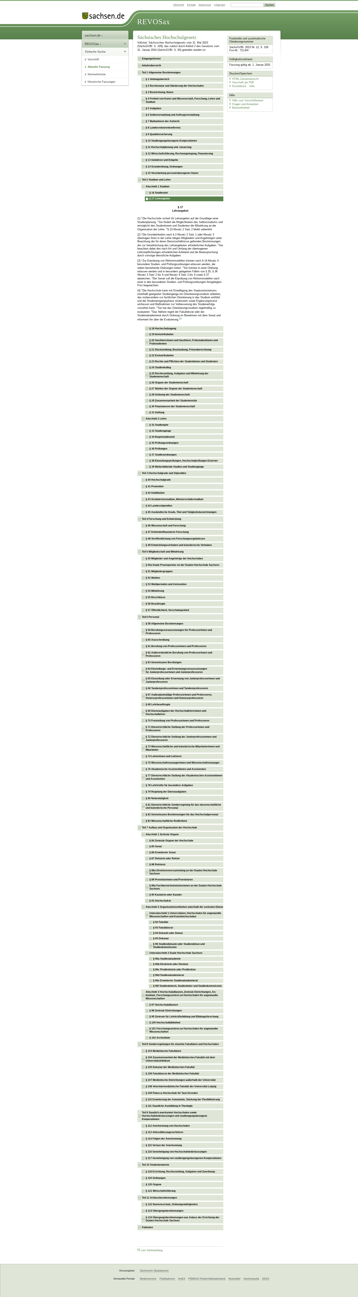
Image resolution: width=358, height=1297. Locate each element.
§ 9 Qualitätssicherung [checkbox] (159, 134)
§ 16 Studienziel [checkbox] (158, 192)
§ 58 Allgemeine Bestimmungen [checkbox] (164, 623)
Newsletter (235, 1278)
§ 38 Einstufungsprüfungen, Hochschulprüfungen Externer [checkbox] (183, 460)
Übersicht (178, 5)
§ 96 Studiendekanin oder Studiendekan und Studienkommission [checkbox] (179, 946)
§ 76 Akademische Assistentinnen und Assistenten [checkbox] (176, 769)
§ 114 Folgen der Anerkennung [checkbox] (163, 1138)
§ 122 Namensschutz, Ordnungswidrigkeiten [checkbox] (172, 1204)
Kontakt (191, 5)
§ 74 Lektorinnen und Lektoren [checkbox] (163, 756)
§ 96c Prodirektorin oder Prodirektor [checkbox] (174, 969)
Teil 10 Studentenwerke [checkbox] (155, 1164)
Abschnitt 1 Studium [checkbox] (157, 186)
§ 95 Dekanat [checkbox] (161, 938)
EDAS (265, 1278)
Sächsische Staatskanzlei (154, 1270)
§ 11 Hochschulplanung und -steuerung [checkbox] (168, 147)
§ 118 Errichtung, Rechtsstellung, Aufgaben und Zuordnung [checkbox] (180, 1171)
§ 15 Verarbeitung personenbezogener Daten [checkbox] (172, 173)
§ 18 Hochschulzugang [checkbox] (162, 328)
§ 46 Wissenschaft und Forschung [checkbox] (166, 525)
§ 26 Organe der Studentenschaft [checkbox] (168, 382)
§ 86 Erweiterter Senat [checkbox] (162, 852)
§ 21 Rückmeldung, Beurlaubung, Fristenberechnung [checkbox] (180, 349)
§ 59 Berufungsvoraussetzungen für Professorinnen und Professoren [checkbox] (179, 632)
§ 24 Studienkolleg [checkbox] (160, 367)
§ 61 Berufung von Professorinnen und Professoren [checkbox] (176, 646)
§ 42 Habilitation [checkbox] (155, 492)
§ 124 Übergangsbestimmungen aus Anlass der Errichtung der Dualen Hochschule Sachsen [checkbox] (182, 1219)
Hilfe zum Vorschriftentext (247, 100)
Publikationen (167, 1278)
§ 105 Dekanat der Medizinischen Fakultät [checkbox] (170, 1067)
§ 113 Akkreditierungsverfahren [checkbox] (164, 1132)
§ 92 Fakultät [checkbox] (160, 922)
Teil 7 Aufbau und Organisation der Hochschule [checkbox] (169, 827)
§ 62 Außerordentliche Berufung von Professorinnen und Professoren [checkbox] (179, 654)
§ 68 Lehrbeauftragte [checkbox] (158, 704)
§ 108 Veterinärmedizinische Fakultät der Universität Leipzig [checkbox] (181, 1086)
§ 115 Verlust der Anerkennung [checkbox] (164, 1145)
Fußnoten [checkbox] (147, 1227)
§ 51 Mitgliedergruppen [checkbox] (159, 571)
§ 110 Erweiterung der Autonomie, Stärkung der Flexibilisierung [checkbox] (183, 1099)
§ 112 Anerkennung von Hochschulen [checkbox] (168, 1125)
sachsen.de (93, 35)
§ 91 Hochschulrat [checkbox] (160, 900)
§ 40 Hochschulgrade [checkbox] (158, 479)
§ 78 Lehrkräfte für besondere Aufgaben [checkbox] (169, 785)
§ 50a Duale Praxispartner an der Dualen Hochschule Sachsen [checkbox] (182, 565)
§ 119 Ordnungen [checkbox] (156, 1178)
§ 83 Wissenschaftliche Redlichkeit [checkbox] (166, 820)
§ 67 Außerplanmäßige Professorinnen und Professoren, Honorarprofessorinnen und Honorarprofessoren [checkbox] (179, 696)
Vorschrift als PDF (243, 82)
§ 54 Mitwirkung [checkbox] (155, 590)
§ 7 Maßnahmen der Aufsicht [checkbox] (162, 121)
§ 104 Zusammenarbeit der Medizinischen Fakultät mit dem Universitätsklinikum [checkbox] (180, 1059)
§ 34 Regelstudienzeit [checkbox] (162, 436)
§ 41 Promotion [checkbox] (154, 486)
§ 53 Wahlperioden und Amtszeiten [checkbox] (166, 584)
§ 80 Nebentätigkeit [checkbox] (157, 798)
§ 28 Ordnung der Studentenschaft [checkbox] (169, 394)
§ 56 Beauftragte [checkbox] (155, 603)
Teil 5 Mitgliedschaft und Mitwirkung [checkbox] (163, 551)
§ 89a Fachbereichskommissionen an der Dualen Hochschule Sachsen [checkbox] (185, 887)
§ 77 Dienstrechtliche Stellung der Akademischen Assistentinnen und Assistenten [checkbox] (184, 777)
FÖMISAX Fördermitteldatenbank (206, 1278)
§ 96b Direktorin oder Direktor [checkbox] (170, 964)
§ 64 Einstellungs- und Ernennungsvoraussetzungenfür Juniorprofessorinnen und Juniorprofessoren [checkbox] (176, 670)
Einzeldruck (239, 86)
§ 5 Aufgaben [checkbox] (153, 108)
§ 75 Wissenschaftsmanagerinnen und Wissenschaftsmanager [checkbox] (183, 762)
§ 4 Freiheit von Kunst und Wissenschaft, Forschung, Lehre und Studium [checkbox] (183, 100)
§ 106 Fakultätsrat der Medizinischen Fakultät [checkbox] (172, 1073)
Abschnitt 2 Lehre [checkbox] (156, 418)
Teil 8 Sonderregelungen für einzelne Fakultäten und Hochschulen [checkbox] (180, 1044)
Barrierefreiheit (241, 107)
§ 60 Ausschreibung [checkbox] (157, 639)
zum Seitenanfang (151, 1250)
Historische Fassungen (101, 81)
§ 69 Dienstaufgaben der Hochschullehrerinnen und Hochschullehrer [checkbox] (176, 712)
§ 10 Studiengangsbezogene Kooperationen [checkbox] (171, 140)
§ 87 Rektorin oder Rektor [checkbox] (164, 858)
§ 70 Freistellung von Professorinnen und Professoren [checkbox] (177, 720)
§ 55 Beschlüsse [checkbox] (155, 597)
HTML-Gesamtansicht (245, 78)
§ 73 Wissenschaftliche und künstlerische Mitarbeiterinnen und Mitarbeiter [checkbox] (183, 748)
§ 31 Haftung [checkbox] (156, 412)
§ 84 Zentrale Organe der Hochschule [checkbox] (171, 840)
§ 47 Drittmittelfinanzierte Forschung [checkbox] (167, 532)
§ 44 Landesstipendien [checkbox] (159, 505)
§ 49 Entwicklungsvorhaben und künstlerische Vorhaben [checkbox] (179, 545)
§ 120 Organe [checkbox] (153, 1184)
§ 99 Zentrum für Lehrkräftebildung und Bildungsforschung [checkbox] (183, 1016)
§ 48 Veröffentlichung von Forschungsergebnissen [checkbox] (175, 538)
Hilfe (252, 86)
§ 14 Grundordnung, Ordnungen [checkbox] (164, 166)
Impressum (205, 5)
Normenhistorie (97, 74)
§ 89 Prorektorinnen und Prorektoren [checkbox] (171, 879)
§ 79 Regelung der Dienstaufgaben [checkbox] (166, 791)
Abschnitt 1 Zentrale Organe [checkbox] (162, 834)
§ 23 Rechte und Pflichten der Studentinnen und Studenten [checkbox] (183, 361)
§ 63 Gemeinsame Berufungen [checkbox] (163, 662)
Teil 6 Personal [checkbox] (150, 617)
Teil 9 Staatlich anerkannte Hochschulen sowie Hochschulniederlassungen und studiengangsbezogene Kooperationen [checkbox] (174, 1115)
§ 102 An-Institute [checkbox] (159, 1037)
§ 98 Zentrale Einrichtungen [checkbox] (165, 1010)
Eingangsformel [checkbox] (151, 58)
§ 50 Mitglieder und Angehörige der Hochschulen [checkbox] (174, 558)
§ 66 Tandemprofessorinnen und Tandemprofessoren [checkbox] (177, 688)
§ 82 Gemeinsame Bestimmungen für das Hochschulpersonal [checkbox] (182, 814)
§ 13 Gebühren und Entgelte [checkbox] (162, 160)
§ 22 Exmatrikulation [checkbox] (161, 355)
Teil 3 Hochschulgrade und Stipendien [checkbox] (164, 473)
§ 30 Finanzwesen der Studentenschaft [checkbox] (172, 406)
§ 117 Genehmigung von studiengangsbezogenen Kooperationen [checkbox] (183, 1158)
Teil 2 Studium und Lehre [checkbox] (156, 179)
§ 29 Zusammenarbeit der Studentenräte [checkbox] (173, 400)
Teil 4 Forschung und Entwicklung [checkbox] (161, 519)
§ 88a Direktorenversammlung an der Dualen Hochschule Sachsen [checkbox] (183, 872)
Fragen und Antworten (245, 104)
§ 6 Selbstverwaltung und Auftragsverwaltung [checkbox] (172, 114)
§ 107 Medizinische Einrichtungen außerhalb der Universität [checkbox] (181, 1080)
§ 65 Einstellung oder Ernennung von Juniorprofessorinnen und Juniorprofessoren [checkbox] (183, 680)
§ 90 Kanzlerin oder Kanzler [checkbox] (165, 894)
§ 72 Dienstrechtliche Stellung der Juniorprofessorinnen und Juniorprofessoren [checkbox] (181, 738)
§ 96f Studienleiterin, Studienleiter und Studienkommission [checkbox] (187, 985)
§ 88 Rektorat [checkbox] (157, 864)
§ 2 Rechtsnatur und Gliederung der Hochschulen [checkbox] (175, 85)
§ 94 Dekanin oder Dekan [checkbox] (168, 933)
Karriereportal (251, 1278)
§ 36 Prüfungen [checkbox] (158, 448)
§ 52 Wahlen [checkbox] (153, 577)
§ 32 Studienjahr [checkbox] (158, 424)
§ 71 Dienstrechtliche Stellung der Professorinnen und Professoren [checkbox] (177, 729)
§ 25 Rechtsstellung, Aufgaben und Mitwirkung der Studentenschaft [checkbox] (178, 375)
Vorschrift (93, 59)
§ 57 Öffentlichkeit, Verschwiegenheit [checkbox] (167, 610)
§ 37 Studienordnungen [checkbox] (163, 454)
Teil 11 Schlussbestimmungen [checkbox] (159, 1197)
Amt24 (181, 1278)
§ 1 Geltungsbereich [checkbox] (157, 79)
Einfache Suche (95, 51)
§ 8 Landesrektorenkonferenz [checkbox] (163, 127)
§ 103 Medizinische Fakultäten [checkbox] (163, 1051)
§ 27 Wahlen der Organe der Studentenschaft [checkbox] (175, 388)
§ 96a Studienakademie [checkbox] (167, 958)
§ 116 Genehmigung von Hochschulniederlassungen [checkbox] (176, 1151)
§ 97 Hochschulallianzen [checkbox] (163, 1004)
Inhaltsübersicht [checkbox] (151, 65)
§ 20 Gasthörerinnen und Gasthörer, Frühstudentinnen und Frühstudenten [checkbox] (183, 342)
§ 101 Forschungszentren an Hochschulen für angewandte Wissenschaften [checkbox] (183, 1030)
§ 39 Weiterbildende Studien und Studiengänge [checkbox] (176, 466)
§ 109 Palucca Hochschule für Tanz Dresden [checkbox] (172, 1093)
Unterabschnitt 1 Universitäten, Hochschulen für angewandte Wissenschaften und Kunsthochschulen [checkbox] (185, 915)
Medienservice (148, 1278)
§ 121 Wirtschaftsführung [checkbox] (160, 1190)
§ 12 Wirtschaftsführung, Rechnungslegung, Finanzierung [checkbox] (179, 153)
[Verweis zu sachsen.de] (105, 16)
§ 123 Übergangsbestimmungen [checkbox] (164, 1210)
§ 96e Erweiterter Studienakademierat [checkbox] (175, 980)
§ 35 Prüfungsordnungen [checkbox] (163, 442)
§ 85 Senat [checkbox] (155, 846)
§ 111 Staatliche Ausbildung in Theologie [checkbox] (169, 1105)
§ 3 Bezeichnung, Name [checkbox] (159, 92)
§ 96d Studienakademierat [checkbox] (168, 975)
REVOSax (153, 22)
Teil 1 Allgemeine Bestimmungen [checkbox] (161, 72)
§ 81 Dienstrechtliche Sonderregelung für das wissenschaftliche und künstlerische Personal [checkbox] (183, 806)
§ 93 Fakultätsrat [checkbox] (163, 927)
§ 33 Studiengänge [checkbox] (160, 430)
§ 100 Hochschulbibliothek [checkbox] (164, 1022)
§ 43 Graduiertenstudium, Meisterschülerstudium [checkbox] (174, 499)
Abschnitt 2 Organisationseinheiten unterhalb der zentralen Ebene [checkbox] (184, 906)
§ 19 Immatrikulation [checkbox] (161, 334)
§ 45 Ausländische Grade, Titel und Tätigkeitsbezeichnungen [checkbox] (181, 512)
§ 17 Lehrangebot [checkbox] (159, 198)
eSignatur (219, 5)
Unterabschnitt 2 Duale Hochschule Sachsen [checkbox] (175, 953)
